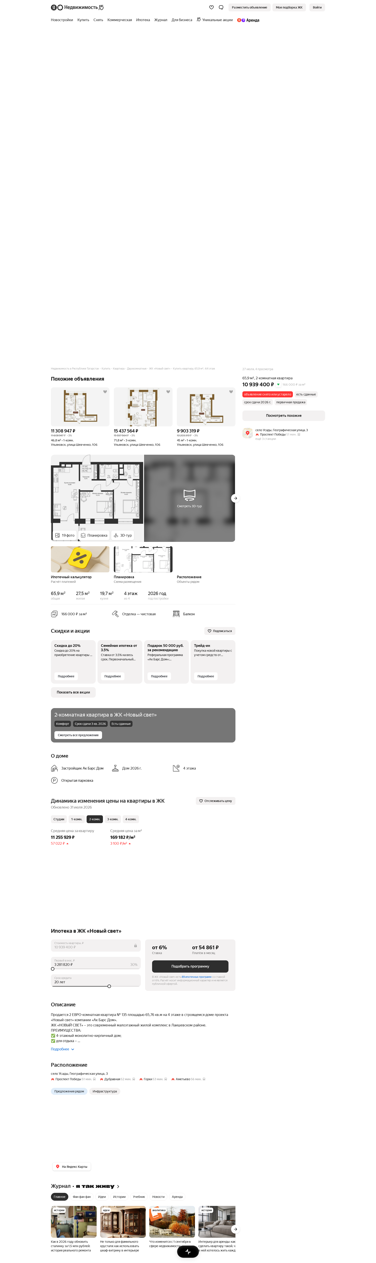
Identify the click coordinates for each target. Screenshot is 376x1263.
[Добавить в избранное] (105, 392)
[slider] (96, 969)
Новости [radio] (158, 1197)
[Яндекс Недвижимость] (77, 7)
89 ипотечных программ (197, 976)
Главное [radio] (59, 1197)
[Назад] (51, 558)
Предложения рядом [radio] (69, 1091)
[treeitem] (63, 20)
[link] (317, 7)
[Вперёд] (235, 498)
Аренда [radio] (177, 1197)
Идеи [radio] (102, 1197)
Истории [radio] (119, 1197)
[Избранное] (211, 7)
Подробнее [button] (60, 1049)
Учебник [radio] (139, 1197)
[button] (221, 7)
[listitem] (201, 614)
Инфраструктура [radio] (105, 1091)
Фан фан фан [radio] (82, 1197)
